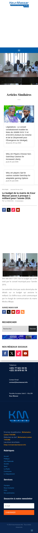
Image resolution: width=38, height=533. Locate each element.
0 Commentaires (19, 201)
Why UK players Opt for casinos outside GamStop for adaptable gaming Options (18, 175)
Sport (5, 466)
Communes (8, 471)
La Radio (7, 469)
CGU (5, 490)
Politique (5, 189)
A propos (7, 485)
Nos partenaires (9, 493)
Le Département (9, 474)
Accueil (6, 456)
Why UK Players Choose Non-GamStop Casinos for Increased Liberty (18, 156)
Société (6, 464)
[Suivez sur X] (9, 210)
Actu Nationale (9, 461)
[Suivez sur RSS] (22, 312)
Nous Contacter (9, 488)
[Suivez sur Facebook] (4, 210)
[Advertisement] (19, 26)
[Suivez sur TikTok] (13, 210)
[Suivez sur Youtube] (18, 210)
